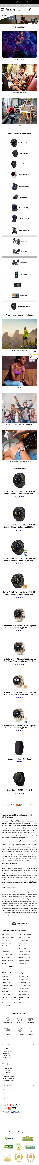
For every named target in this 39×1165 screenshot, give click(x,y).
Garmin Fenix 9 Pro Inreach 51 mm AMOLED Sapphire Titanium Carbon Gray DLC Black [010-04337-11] (19, 493)
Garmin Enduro (6, 851)
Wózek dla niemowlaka (8, 1000)
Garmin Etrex (22, 946)
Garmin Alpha (23, 949)
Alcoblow (4, 963)
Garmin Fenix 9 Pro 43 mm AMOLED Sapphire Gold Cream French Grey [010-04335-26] (19, 626)
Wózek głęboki (6, 994)
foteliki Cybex (16, 896)
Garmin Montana (23, 943)
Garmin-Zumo (6, 949)
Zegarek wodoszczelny (25, 940)
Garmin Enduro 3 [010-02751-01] (19, 790)
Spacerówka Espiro (7, 991)
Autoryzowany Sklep (8, 1092)
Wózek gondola (23, 991)
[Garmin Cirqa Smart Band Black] (19, 748)
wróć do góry (22, 924)
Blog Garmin (6, 1070)
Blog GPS (5, 1074)
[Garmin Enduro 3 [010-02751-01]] (19, 779)
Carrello (3, 882)
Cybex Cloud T (6, 1006)
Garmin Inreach (6, 946)
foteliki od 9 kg (21, 914)
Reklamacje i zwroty (8, 1096)
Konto (19, 10)
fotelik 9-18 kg (5, 914)
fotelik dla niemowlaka (21, 912)
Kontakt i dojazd (7, 1068)
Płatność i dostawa (8, 1094)
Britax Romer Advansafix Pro (10, 1003)
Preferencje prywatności (9, 1080)
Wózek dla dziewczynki (25, 994)
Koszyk (30, 10)
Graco (21, 896)
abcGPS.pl (10, 10)
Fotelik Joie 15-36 (7, 982)
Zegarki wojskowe (24, 954)
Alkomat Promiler (24, 960)
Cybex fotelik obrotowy (25, 985)
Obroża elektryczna (24, 951)
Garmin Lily (19, 851)
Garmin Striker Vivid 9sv (26, 937)
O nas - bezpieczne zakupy (10, 1090)
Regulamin (6, 1098)
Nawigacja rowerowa (7, 960)
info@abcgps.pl (7, 1051)
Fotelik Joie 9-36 (23, 980)
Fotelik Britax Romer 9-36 (9, 977)
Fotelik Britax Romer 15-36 (26, 977)
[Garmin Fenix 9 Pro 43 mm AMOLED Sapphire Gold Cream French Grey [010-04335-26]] (19, 615)
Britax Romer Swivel (24, 1003)
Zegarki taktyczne (7, 954)
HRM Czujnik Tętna (7, 940)
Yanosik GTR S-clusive (8, 966)
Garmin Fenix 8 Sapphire (9, 937)
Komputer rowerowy (24, 957)
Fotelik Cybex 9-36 (7, 980)
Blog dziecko (6, 1072)
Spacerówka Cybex (24, 988)
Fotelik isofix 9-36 (7, 985)
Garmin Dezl (5, 951)
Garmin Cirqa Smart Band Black (19, 759)
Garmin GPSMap (6, 943)
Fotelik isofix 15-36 (24, 982)
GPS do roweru (6, 957)
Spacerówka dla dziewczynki (10, 997)
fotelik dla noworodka (10, 912)
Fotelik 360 (5, 988)
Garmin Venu (23, 855)
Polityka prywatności (8, 1078)
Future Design (9, 882)
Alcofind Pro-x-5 (23, 963)
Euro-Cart (22, 1000)
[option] (19, 19)
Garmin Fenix (5, 934)
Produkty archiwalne (8, 1076)
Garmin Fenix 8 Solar (25, 934)
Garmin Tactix (15, 856)
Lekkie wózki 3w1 (24, 997)
